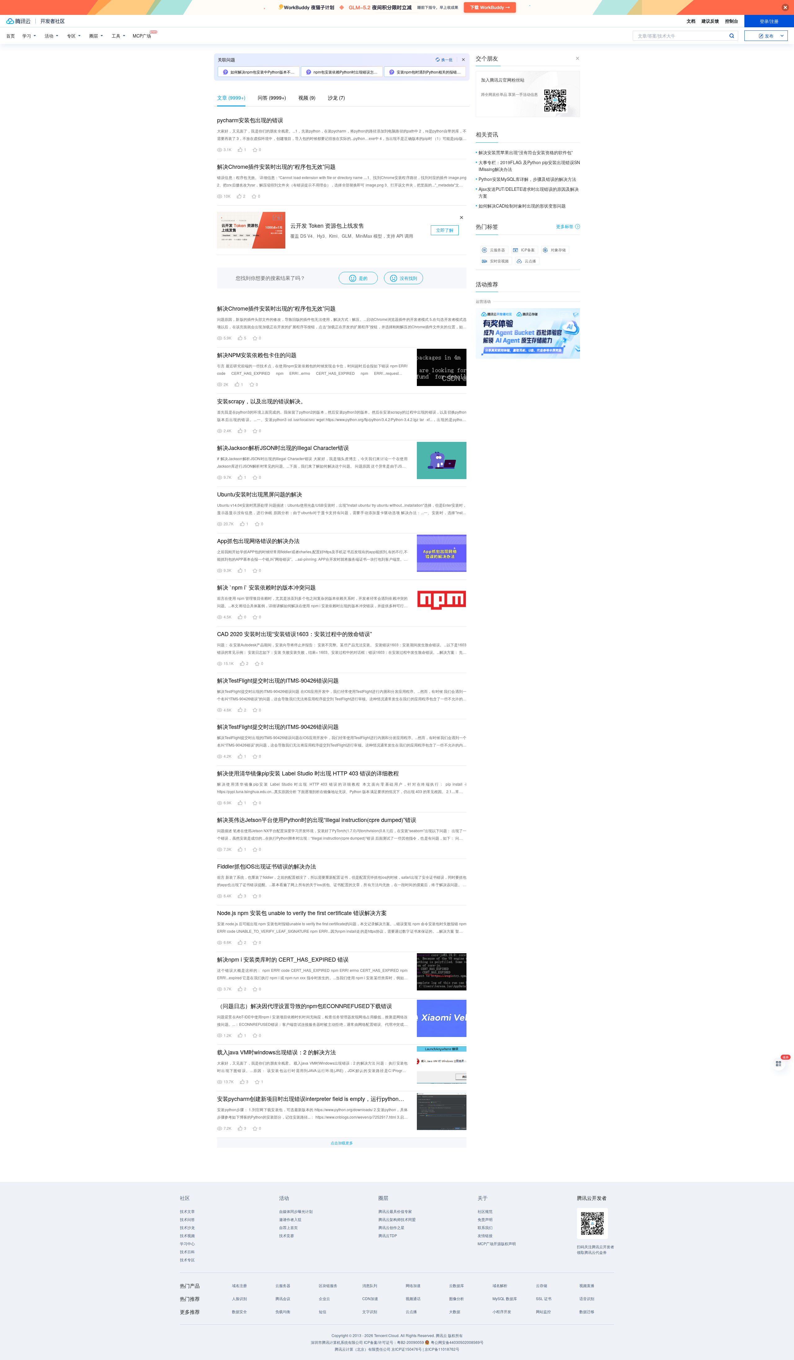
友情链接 (485, 1235)
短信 (322, 1311)
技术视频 (187, 1235)
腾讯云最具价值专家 (395, 1211)
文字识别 (369, 1311)
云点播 (530, 260)
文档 (691, 21)
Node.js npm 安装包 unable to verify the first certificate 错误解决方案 (302, 913)
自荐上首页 (288, 1227)
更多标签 (564, 226)
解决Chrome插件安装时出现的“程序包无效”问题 (276, 166)
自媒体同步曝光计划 (296, 1211)
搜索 (731, 35)
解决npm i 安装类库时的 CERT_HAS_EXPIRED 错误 (283, 959)
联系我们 (485, 1227)
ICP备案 (528, 249)
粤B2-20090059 (411, 1342)
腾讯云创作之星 (391, 1227)
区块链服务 (328, 1285)
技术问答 (187, 1219)
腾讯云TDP (387, 1235)
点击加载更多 (342, 1142)
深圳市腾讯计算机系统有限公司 (337, 1342)
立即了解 (444, 230)
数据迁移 (586, 1311)
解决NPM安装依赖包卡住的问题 (257, 355)
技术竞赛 (286, 1235)
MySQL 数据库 (505, 1298)
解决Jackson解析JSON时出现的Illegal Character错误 (283, 447)
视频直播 (586, 1285)
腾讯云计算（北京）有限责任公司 (362, 1349)
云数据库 (456, 1285)
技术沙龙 (187, 1227)
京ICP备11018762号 (442, 1349)
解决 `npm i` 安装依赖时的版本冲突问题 (266, 587)
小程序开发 (502, 1311)
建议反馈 (710, 21)
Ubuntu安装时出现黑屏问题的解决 (259, 494)
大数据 (454, 1311)
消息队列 (369, 1285)
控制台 (731, 21)
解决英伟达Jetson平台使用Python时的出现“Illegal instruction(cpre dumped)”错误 (316, 819)
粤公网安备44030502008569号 (457, 1342)
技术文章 (187, 1211)
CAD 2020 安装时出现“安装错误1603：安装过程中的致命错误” (294, 634)
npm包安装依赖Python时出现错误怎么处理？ (348, 71)
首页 (10, 36)
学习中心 (187, 1243)
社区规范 (485, 1211)
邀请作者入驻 (290, 1219)
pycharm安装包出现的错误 (250, 120)
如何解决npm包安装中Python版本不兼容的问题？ (264, 71)
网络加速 (413, 1285)
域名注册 (239, 1285)
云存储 (541, 1285)
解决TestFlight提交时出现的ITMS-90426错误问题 (278, 680)
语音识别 (586, 1298)
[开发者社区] (53, 21)
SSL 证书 (543, 1298)
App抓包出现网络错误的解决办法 (258, 540)
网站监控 (543, 1311)
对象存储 (558, 249)
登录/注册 (769, 21)
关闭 (576, 314)
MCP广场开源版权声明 (497, 1243)
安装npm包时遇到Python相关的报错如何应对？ (431, 71)
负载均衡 (282, 1311)
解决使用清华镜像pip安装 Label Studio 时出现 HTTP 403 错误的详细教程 (308, 773)
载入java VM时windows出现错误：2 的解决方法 (276, 1052)
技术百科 (187, 1251)
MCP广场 (142, 36)
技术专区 (187, 1259)
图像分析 (456, 1298)
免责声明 (485, 1219)
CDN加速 (370, 1298)
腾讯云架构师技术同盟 (397, 1219)
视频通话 (413, 1298)
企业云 (324, 1298)
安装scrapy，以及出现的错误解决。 (261, 401)
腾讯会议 (282, 1298)
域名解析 (500, 1285)
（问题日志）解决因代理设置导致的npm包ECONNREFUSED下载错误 (304, 1006)
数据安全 (239, 1311)
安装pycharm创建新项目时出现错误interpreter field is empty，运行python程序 (312, 1098)
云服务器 (497, 249)
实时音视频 (499, 260)
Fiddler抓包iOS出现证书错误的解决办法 (266, 866)
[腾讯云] (18, 21)
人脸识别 (239, 1298)
